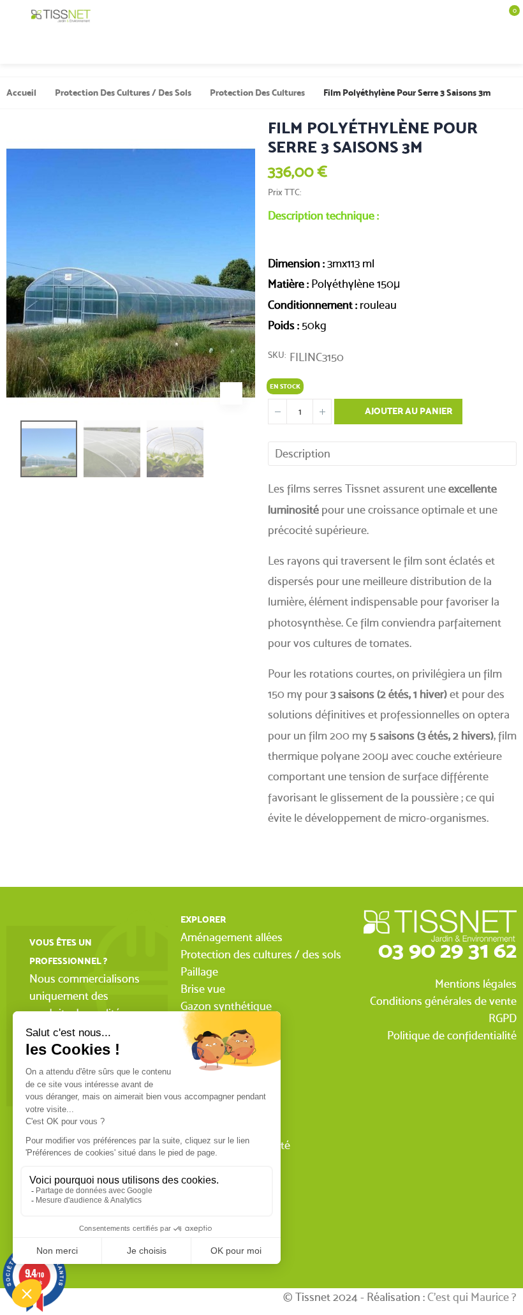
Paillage (199, 971)
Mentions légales (476, 983)
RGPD (503, 1018)
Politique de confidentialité (452, 1035)
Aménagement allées (231, 937)
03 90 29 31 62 (447, 949)
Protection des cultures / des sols (260, 954)
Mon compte (475, 48)
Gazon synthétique (226, 1006)
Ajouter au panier (407, 411)
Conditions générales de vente (443, 1000)
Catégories (15, 16)
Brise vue (202, 988)
